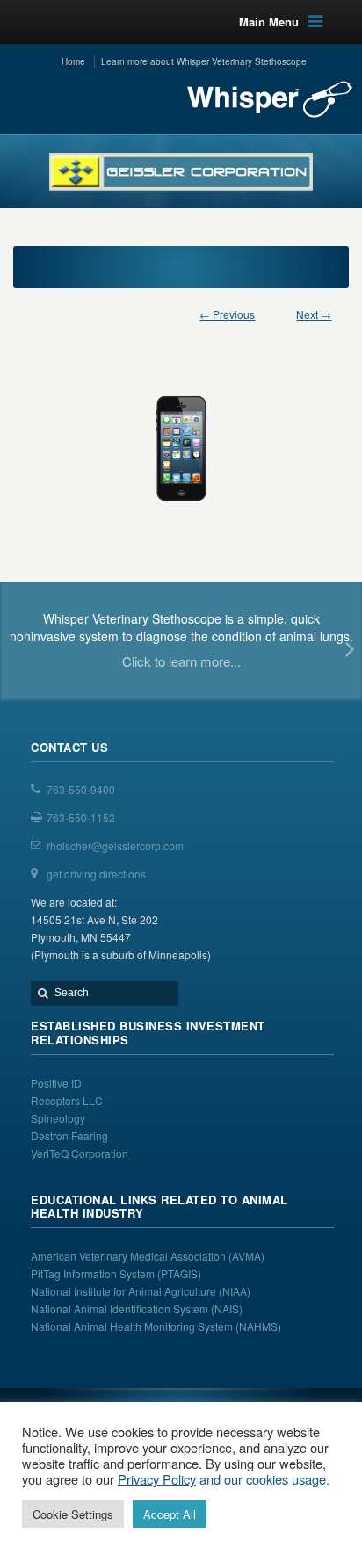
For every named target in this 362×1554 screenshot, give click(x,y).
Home (73, 61)
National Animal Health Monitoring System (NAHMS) (156, 1326)
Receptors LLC (67, 1100)
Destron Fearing (69, 1135)
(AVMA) (246, 1255)
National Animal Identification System (121, 1308)
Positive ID (56, 1082)
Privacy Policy (157, 1479)
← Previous (227, 314)
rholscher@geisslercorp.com (115, 845)
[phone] (181, 416)
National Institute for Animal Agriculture (123, 1290)
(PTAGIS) (179, 1273)
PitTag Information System (94, 1273)
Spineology (58, 1117)
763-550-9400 (81, 789)
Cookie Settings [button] (73, 1514)
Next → (313, 314)
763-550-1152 (81, 817)
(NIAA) (236, 1290)
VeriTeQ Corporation (79, 1153)
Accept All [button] (169, 1514)
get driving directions (96, 873)
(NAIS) (227, 1308)
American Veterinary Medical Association (129, 1255)
